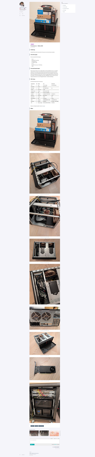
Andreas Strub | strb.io (23, 7)
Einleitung (64, 5)
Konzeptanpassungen (66, 8)
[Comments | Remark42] (44, 444)
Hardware (32, 44)
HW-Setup (64, 10)
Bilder (64, 11)
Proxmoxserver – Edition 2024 (37, 45)
